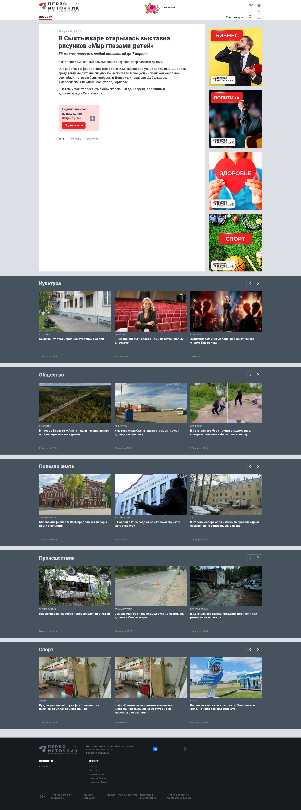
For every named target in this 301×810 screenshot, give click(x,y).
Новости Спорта (97, 778)
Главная (93, 766)
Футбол (93, 770)
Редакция (110, 794)
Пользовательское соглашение (61, 796)
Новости (46, 761)
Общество (92, 139)
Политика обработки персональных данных (179, 796)
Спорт (46, 649)
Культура (75, 139)
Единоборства (96, 774)
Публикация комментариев (148, 796)
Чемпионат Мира (98, 782)
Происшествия (57, 558)
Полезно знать (57, 466)
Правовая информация (88, 796)
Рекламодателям (127, 794)
